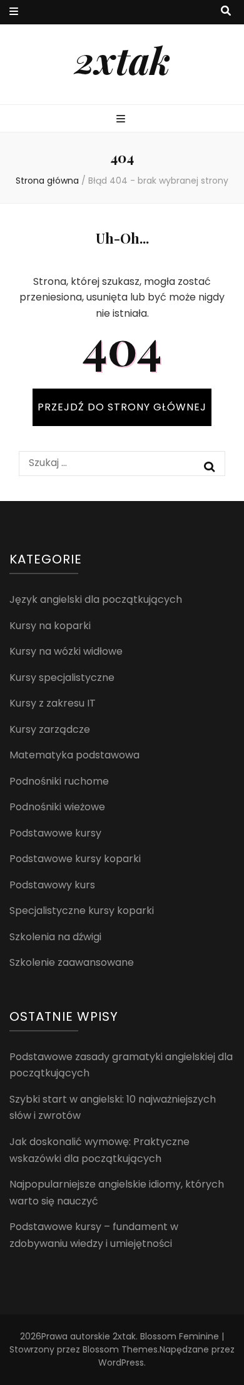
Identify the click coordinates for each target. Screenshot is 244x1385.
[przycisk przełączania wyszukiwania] (226, 11)
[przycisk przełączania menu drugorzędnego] (13, 12)
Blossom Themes (120, 1349)
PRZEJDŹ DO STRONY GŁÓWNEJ (122, 407)
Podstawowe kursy (55, 833)
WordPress (121, 1362)
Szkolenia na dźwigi (55, 937)
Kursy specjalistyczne (61, 677)
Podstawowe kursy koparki (75, 858)
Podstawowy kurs (52, 885)
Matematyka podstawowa (74, 755)
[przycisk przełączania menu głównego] (122, 119)
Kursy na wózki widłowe (66, 651)
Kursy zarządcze (49, 729)
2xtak (122, 59)
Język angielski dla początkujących (95, 599)
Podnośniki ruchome (59, 781)
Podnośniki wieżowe (57, 807)
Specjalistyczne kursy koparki (81, 910)
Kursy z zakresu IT (52, 703)
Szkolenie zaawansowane (71, 962)
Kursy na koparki (50, 625)
